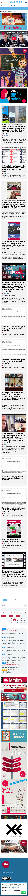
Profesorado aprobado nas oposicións (11, 664)
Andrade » (4, 854)
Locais (3, 882)
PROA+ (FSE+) (5, 671)
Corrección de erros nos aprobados (10, 649)
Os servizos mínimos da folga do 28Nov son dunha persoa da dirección (13, 509)
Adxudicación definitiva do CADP (9, 630)
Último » (16, 599)
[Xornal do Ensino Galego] (14, 829)
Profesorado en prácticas (8, 655)
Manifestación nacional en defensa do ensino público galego (13, 540)
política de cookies (21, 885)
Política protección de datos (8, 872)
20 (14, 620)
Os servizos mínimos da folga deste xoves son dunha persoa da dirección (13, 478)
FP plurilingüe (5, 639)
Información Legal (6, 870)
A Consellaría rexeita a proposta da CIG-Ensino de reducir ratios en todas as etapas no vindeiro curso (13, 168)
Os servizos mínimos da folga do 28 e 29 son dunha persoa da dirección (13, 361)
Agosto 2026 (14, 609)
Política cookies (5, 875)
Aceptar (23, 892)
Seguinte (10, 599)
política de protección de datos (12, 887)
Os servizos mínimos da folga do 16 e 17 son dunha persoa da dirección (13, 328)
